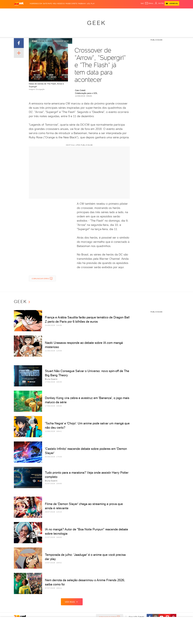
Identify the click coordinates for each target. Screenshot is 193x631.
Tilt (124, 11)
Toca (162, 11)
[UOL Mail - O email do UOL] (149, 3)
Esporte (90, 11)
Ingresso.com (36, 4)
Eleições (36, 11)
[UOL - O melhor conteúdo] (19, 4)
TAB (151, 11)
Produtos (19, 11)
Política (55, 11)
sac (142, 3)
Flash (28, 11)
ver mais (70, 602)
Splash (99, 11)
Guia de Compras (174, 11)
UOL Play (91, 4)
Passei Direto (71, 4)
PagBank (82, 4)
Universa (108, 11)
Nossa (145, 11)
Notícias (46, 11)
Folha (82, 11)
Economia (73, 11)
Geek (96, 22)
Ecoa (128, 11)
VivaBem (117, 11)
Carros (64, 11)
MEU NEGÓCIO (59, 4)
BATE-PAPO (47, 4)
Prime (156, 11)
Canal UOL (136, 11)
